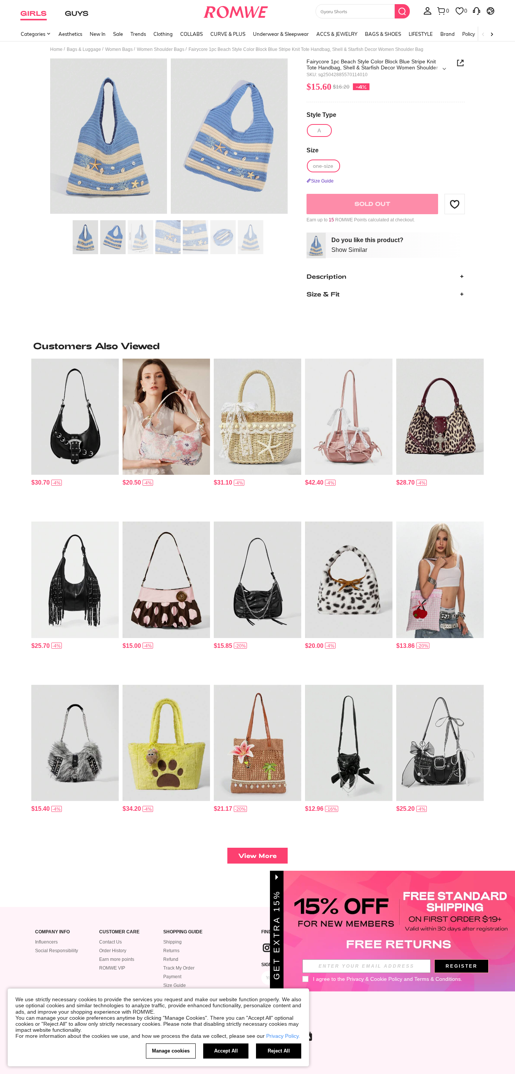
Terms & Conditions (437, 979)
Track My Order (179, 968)
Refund (170, 959)
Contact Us (110, 942)
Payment (172, 976)
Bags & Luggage (84, 49)
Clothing (163, 34)
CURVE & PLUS (227, 34)
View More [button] (257, 855)
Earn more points (116, 959)
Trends (138, 34)
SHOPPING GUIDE (182, 932)
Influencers (46, 942)
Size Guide (174, 985)
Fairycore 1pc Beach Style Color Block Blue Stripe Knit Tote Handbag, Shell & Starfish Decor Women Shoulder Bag (372, 64)
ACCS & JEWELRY (336, 34)
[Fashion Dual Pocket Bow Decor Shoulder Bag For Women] (348, 417)
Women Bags (119, 49)
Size (313, 150)
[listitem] (75, 437)
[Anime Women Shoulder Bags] (166, 743)
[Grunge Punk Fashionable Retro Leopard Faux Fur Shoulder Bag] (348, 580)
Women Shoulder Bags (160, 49)
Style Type (321, 115)
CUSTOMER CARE (119, 932)
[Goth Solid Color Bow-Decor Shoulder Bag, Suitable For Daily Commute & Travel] (348, 743)
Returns (171, 950)
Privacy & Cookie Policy (374, 979)
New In (98, 34)
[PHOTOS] (169, 137)
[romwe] (235, 10)
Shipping (172, 942)
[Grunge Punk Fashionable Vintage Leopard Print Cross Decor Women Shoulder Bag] (440, 417)
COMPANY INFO (52, 932)
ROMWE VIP (112, 968)
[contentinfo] (40, 482)
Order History (112, 950)
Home (56, 49)
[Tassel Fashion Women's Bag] (75, 580)
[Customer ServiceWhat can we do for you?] (476, 10)
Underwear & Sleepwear (281, 34)
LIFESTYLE (421, 34)
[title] (257, 346)
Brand (447, 34)
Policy (468, 34)
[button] (454, 204)
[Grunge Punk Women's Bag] (75, 417)
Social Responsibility (56, 950)
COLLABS (191, 34)
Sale (118, 34)
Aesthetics (70, 34)
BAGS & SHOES (383, 34)
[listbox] (427, 10)
